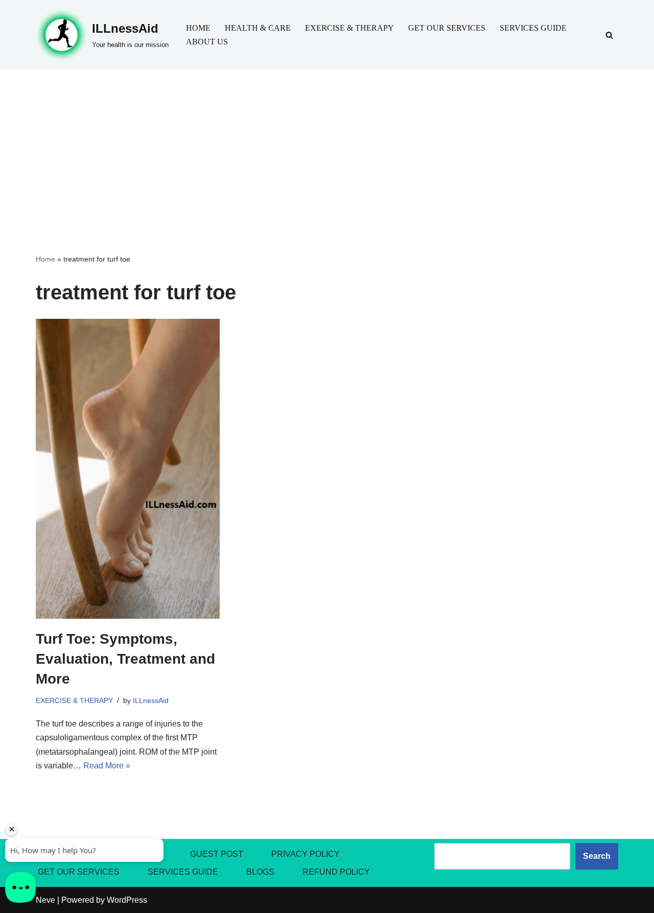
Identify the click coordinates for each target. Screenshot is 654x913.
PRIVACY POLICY (305, 854)
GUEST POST (216, 854)
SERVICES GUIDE (533, 28)
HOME (198, 28)
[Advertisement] (327, 146)
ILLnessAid (151, 700)
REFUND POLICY (336, 872)
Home (45, 259)
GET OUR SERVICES (446, 28)
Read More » (106, 765)
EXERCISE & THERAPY (349, 28)
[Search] (609, 35)
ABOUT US (207, 41)
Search (597, 856)
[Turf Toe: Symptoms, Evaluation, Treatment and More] (128, 469)
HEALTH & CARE (258, 28)
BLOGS (260, 872)
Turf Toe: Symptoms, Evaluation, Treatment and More (125, 659)
